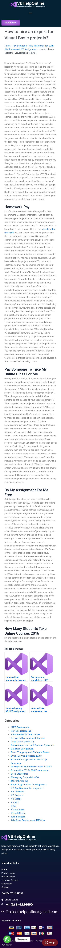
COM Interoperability (22, 741)
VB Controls (17, 791)
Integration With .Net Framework (29, 770)
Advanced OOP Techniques (25, 734)
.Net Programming (21, 730)
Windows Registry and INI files (28, 820)
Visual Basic (17, 809)
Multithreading (19, 780)
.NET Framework (20, 727)
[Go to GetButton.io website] (7, 945)
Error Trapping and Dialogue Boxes (30, 752)
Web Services (18, 816)
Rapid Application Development (28, 784)
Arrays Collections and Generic (28, 738)
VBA (13, 806)
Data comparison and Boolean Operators (32, 745)
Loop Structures (19, 773)
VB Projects (17, 795)
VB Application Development (27, 788)
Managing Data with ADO (25, 777)
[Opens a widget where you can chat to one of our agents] (50, 943)
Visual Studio (18, 813)
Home (7, 45)
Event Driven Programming (26, 755)
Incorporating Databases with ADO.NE (31, 766)
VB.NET (15, 802)
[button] (30, 12)
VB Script (16, 798)
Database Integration (22, 748)
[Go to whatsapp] (7, 939)
